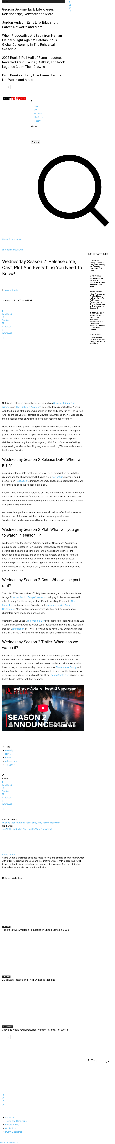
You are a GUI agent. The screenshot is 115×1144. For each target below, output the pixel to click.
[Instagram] (70, 4)
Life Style (6, 927)
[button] (72, 229)
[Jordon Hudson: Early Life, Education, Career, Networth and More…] (109, 279)
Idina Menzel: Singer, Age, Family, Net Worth (70, 1066)
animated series (55, 605)
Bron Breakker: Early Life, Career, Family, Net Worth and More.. (97, 340)
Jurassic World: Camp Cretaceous (29, 597)
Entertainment (15, 239)
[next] (9, 87)
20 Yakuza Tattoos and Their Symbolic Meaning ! (29, 979)
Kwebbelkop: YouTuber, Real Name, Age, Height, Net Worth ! (31, 822)
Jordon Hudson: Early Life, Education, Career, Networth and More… (97, 282)
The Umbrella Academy (28, 407)
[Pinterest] (70, 8)
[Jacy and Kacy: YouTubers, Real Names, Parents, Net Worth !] (43, 1003)
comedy (9, 750)
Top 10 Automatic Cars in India (101, 1078)
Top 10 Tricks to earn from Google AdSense (100, 1071)
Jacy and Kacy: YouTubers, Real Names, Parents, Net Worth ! (35, 1029)
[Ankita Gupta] (4, 287)
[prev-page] (4, 1037)
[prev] (4, 87)
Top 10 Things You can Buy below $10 (42, 1081)
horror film (57, 477)
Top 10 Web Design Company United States (43, 1066)
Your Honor (18, 628)
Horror (8, 754)
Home (5, 239)
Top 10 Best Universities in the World (42, 1073)
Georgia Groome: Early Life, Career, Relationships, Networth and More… (97, 267)
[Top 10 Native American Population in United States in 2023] (43, 903)
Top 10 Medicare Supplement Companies (15, 1081)
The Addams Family (66, 667)
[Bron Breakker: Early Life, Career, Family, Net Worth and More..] (109, 337)
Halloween (21, 480)
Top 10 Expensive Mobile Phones (13, 1066)
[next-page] (9, 1037)
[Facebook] (69, 1)
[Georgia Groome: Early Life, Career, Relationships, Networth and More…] (109, 263)
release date (11, 761)
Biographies (7, 1027)
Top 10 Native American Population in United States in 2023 (35, 929)
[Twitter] (70, 11)
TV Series (10, 764)
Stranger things (61, 403)
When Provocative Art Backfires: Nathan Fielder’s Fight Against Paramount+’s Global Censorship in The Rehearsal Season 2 (97, 301)
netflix (8, 757)
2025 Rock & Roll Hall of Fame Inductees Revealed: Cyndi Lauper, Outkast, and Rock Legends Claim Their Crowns (33, 62)
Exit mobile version (9, 1142)
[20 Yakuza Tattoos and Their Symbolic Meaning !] (43, 953)
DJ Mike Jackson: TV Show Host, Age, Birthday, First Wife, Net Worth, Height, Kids (72, 1084)
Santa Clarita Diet (60, 675)
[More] (43, 338)
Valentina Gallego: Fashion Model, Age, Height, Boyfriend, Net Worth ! (72, 1075)
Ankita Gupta (11, 290)
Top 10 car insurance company (101, 1065)
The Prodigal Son (36, 620)
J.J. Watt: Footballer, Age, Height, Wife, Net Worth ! (27, 829)
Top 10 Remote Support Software (12, 1073)
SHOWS (20, 249)
